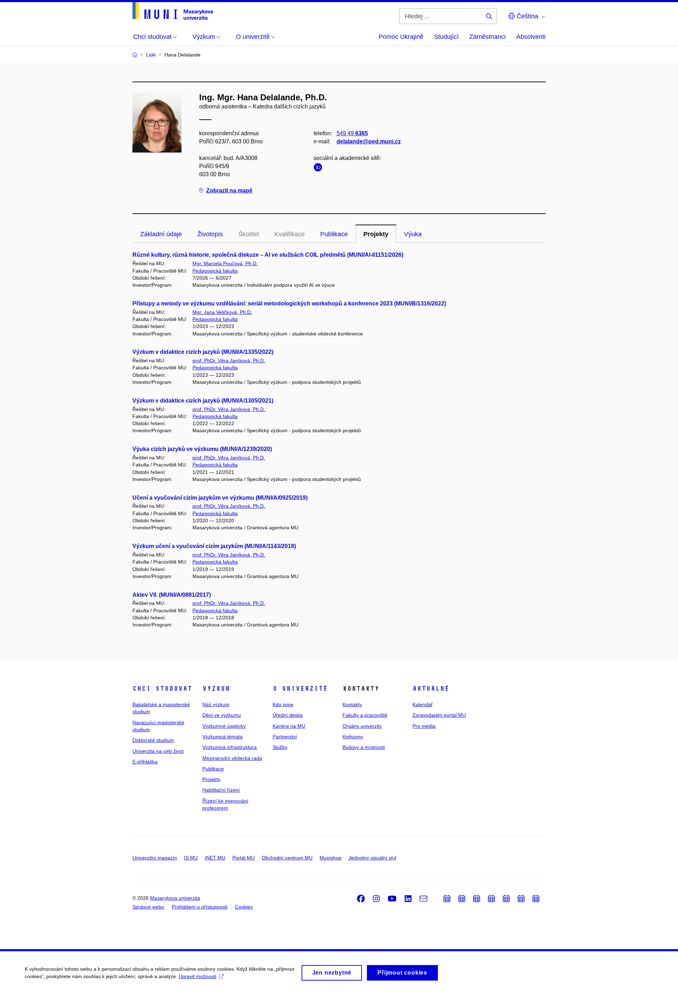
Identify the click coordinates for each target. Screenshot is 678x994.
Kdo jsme (283, 704)
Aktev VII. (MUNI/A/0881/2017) (171, 595)
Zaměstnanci (487, 36)
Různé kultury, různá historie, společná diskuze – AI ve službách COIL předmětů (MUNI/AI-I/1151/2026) (267, 255)
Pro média (423, 726)
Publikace (334, 234)
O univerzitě (300, 688)
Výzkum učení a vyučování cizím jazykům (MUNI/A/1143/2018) (214, 546)
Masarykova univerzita (175, 898)
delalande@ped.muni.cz (369, 141)
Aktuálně (430, 688)
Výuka (413, 234)
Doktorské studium (153, 740)
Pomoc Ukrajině (401, 36)
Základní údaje (161, 234)
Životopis (210, 234)
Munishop (330, 858)
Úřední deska (288, 715)
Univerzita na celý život (158, 751)
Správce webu (148, 907)
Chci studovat (162, 688)
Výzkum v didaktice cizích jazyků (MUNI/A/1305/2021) (202, 401)
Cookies (244, 907)
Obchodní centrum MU (287, 858)
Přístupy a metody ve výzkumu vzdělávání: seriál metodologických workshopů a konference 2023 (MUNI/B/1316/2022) (289, 303)
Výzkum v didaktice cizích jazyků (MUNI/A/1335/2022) (202, 352)
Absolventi (531, 36)
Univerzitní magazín (154, 858)
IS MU (191, 858)
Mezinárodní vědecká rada (232, 758)
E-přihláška (144, 761)
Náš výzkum (216, 704)
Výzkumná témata (222, 736)
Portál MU (243, 858)
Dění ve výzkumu (221, 715)
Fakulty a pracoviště (365, 715)
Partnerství (285, 736)
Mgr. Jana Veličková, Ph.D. (222, 312)
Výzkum (216, 688)
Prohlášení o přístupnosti (199, 907)
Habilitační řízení (221, 790)
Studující (446, 36)
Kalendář (422, 704)
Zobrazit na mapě (229, 191)
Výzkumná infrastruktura (229, 747)
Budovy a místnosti (364, 747)
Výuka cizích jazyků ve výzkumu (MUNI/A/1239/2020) (202, 449)
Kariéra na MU (289, 726)
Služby (280, 747)
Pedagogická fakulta (215, 271)
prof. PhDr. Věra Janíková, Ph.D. (228, 360)
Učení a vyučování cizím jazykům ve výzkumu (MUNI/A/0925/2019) (220, 498)
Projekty (375, 234)
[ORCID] (320, 169)
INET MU (215, 858)
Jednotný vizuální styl (372, 858)
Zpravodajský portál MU (439, 715)
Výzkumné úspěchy (224, 726)
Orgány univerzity (362, 726)
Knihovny (353, 736)
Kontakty (352, 704)
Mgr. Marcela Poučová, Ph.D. (225, 263)
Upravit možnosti (197, 976)
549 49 (352, 133)
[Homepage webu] (172, 11)
